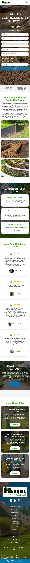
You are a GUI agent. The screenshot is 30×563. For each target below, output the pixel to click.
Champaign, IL (15, 509)
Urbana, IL (15, 518)
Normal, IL (15, 521)
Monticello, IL (15, 529)
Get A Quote (15, 384)
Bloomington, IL (15, 512)
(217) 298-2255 (15, 542)
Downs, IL (15, 515)
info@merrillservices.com (15, 539)
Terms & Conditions (25, 556)
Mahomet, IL (15, 524)
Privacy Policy (18, 556)
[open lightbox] (15, 129)
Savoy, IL (15, 527)
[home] (5, 2)
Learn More (15, 424)
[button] (26, 2)
